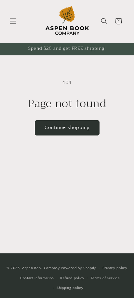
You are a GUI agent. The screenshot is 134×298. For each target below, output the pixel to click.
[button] (13, 21)
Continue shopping (67, 127)
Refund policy (72, 278)
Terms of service (105, 278)
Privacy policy (114, 268)
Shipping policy (70, 288)
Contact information (37, 278)
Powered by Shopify (78, 268)
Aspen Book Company (41, 268)
